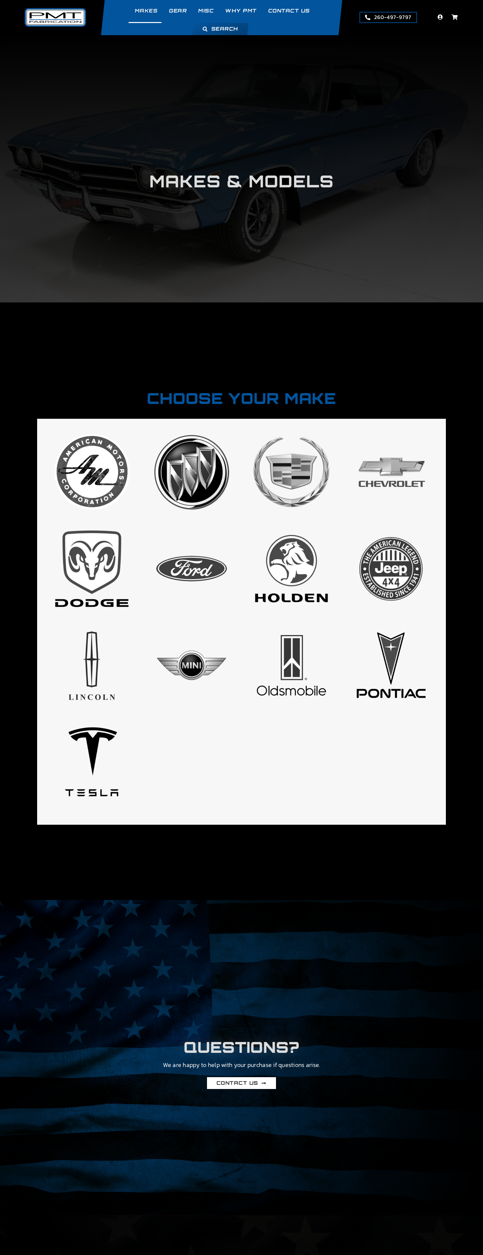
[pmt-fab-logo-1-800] (55, 10)
